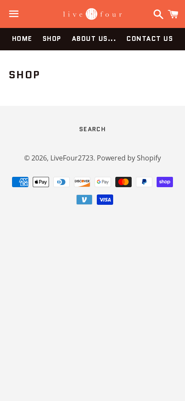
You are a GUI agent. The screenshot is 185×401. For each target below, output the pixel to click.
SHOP (52, 38)
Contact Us (149, 38)
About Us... (94, 38)
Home (22, 38)
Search (92, 129)
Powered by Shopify (129, 158)
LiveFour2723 (71, 158)
